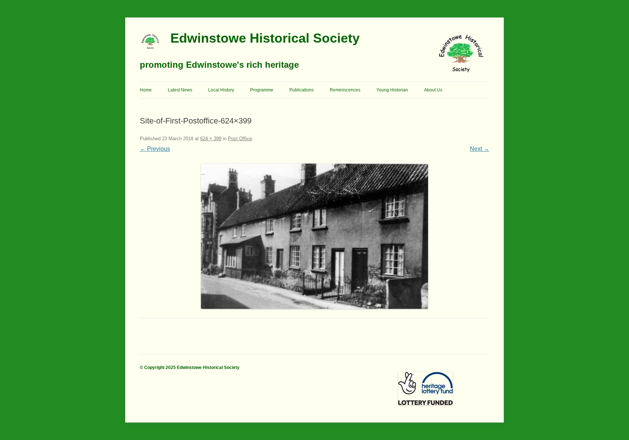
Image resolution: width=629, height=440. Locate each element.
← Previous (155, 149)
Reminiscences (345, 90)
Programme (261, 90)
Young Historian (392, 90)
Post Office (240, 138)
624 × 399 (210, 138)
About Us (433, 90)
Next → (479, 149)
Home (146, 90)
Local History (221, 90)
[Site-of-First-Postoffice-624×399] (314, 236)
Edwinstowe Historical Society (265, 38)
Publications (301, 90)
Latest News (180, 90)
